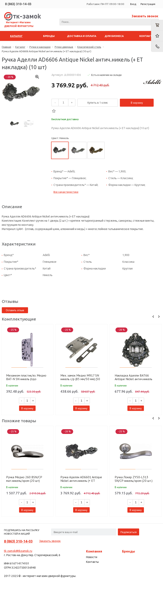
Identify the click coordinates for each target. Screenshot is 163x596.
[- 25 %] (27, 350)
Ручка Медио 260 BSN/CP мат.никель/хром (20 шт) (24, 478)
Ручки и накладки (39, 46)
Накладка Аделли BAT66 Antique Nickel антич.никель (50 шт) (133, 377)
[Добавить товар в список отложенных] (53, 111)
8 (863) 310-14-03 (18, 4)
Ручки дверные (64, 46)
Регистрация (148, 4)
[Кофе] (96, 150)
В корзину (137, 102)
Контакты (92, 561)
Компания (94, 551)
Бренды (128, 551)
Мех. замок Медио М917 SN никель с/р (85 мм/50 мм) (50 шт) (80, 377)
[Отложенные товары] (157, 36)
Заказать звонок (145, 16)
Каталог (20, 46)
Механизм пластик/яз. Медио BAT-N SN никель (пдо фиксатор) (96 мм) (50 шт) (26, 377)
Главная (6, 46)
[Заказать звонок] (157, 46)
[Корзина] (157, 25)
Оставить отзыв (15, 310)
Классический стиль (89, 46)
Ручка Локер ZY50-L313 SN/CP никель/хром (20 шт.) (133, 478)
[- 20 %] (135, 350)
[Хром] (78, 150)
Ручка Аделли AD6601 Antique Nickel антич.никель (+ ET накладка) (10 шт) (81, 478)
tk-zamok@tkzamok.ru (18, 551)
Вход (133, 4)
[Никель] (59, 150)
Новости (91, 557)
